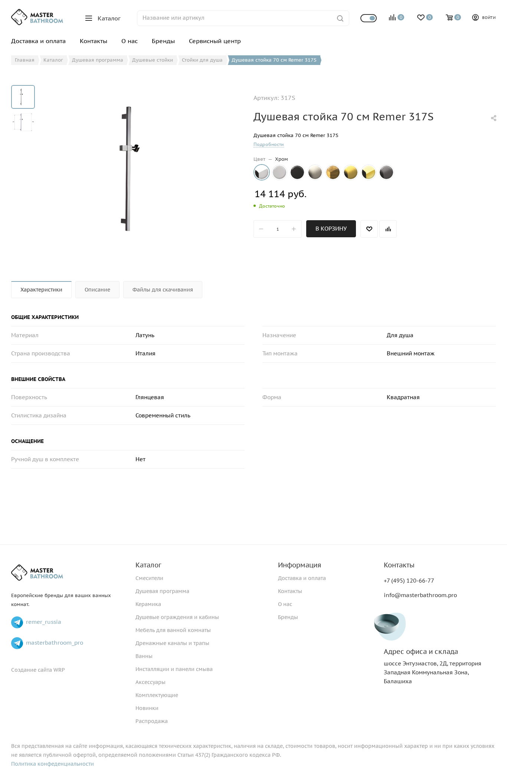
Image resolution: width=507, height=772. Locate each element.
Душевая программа (162, 591)
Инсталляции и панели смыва (174, 669)
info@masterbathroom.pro (420, 595)
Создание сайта (31, 670)
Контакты (290, 591)
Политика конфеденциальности (52, 763)
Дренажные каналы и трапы (172, 643)
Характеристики (41, 289)
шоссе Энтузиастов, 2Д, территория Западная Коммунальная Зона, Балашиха (432, 666)
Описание (97, 289)
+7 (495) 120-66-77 (409, 580)
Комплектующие (156, 695)
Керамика (148, 604)
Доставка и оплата (302, 578)
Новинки (146, 708)
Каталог (148, 565)
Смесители (149, 578)
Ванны (144, 656)
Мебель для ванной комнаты (173, 630)
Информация (299, 565)
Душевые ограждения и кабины (177, 617)
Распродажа (151, 721)
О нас (285, 604)
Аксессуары (150, 682)
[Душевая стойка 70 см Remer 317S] (141, 168)
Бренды (288, 617)
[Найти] (340, 18)
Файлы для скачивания (163, 289)
